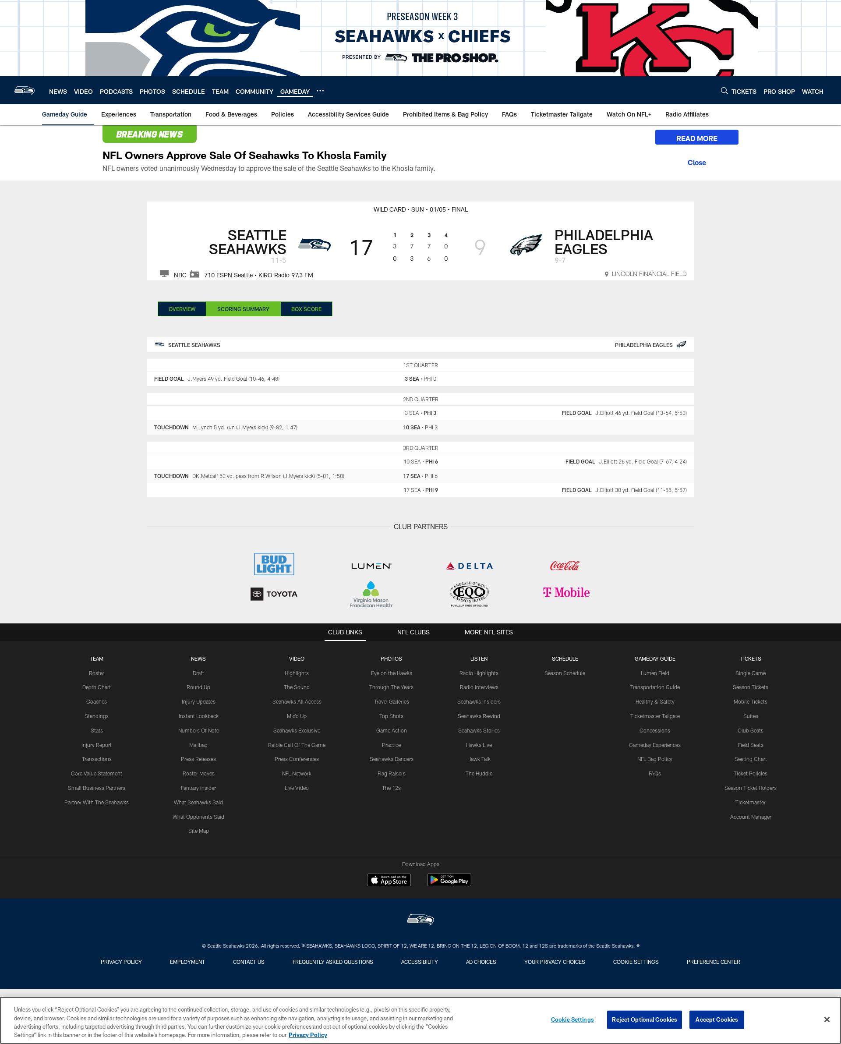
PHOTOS (391, 658)
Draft (198, 673)
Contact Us (249, 962)
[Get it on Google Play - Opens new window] (449, 884)
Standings (97, 716)
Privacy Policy (121, 962)
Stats (97, 730)
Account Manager (750, 817)
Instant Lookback (199, 716)
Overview (182, 309)
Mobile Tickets (750, 701)
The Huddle (479, 773)
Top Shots (391, 716)
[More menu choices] (320, 90)
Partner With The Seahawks (96, 802)
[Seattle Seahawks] (420, 921)
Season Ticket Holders (750, 788)
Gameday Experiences (655, 745)
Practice (391, 745)
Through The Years (391, 687)
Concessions (655, 730)
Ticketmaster (750, 802)
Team (96, 658)
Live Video (297, 788)
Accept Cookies (717, 1019)
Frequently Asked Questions (333, 962)
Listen (479, 658)
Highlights (297, 673)
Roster (96, 673)
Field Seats (750, 745)
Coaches (96, 701)
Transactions (97, 759)
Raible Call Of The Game (296, 745)
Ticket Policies (750, 773)
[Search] (724, 90)
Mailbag (198, 745)
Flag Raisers (392, 773)
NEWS (198, 658)
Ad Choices (481, 962)
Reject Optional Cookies (644, 1019)
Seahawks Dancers (391, 759)
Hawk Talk (479, 759)
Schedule (565, 658)
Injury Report (96, 745)
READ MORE (696, 138)
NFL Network (296, 773)
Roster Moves (199, 773)
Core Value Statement (96, 773)
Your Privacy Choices (554, 962)
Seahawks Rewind (479, 716)
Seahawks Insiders (479, 701)
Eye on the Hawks (391, 673)
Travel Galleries (391, 701)
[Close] (697, 161)
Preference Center (713, 962)
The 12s (391, 788)
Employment (187, 962)
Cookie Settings (636, 962)
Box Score (306, 309)
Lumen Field (655, 673)
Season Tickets (750, 687)
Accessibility (419, 962)
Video (296, 658)
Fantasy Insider (198, 788)
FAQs (655, 773)
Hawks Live (479, 745)
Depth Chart (96, 687)
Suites (750, 716)
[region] (420, 1020)
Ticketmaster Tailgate (655, 716)
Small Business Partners (96, 788)
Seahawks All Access (297, 701)
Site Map (198, 831)
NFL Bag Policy (654, 759)
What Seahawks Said (198, 802)
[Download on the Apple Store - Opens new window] (388, 881)
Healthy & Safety (655, 701)
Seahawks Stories (479, 730)
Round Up (198, 687)
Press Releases (198, 759)
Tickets (750, 658)
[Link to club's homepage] (24, 90)
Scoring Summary (243, 309)
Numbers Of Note (198, 730)
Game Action (391, 730)
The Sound (297, 687)
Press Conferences (297, 759)
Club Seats (750, 730)
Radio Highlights (478, 673)
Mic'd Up (297, 716)
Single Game (750, 673)
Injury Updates (199, 701)
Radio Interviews (479, 687)
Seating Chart (751, 759)
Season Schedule (564, 673)
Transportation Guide (655, 687)
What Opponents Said (198, 817)
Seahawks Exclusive (296, 730)
